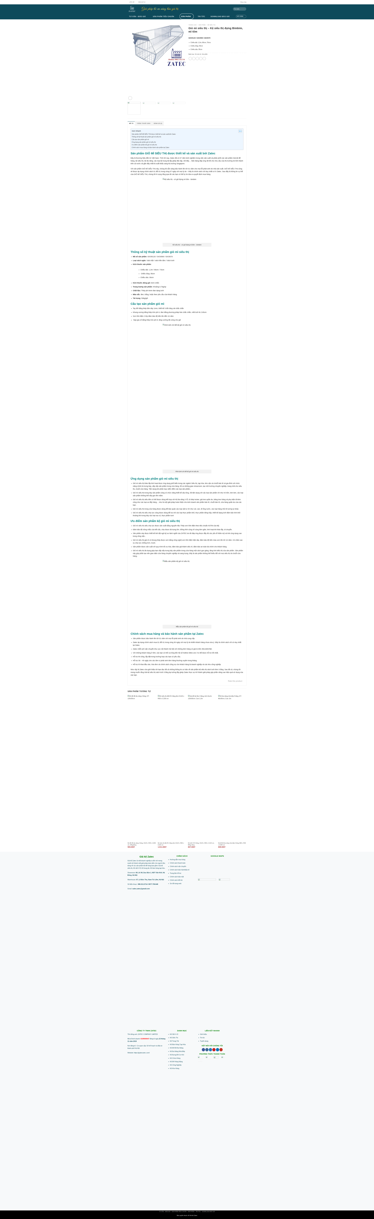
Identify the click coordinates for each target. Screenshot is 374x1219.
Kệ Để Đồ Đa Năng (176, 1048)
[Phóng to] (130, 98)
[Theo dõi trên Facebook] (203, 1049)
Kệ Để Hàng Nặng (176, 1061)
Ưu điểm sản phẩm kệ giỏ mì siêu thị (144, 145)
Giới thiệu (203, 1034)
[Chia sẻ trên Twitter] (193, 58)
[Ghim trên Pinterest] (200, 58)
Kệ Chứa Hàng (175, 1058)
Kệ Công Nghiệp (175, 1065)
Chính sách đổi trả (176, 880)
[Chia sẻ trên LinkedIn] (204, 58)
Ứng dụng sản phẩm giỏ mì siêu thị (144, 142)
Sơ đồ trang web (175, 883)
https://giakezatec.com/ (142, 1053)
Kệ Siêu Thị (174, 1037)
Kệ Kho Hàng (174, 1068)
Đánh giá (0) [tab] (158, 123)
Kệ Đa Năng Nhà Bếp (177, 1051)
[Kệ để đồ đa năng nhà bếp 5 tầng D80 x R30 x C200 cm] (232, 768)
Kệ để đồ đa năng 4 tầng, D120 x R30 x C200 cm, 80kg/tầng (142, 844)
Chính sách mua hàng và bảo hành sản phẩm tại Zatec (150, 147)
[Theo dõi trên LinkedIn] (217, 1049)
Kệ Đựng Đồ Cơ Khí (177, 1055)
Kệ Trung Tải (174, 1041)
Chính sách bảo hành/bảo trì (179, 870)
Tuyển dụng (204, 1041)
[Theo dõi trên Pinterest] (214, 1049)
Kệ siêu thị (211, 25)
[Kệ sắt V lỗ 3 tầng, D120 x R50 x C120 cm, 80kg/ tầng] (202, 768)
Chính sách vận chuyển (178, 866)
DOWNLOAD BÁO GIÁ (220, 16)
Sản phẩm (186, 16)
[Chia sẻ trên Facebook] (190, 58)
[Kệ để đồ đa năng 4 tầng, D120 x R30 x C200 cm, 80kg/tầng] (142, 768)
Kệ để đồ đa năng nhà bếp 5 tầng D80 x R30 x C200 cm (232, 844)
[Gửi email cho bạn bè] (197, 58)
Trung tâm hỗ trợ (175, 873)
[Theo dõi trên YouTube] (221, 1049)
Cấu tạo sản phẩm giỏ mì (140, 139)
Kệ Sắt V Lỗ (174, 1034)
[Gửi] (244, 9)
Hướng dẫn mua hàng (177, 859)
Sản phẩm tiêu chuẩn (163, 16)
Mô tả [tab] (131, 123)
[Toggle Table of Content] (239, 131)
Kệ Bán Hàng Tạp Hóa (178, 1044)
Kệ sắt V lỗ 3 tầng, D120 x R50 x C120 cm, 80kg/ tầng (201, 844)
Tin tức (201, 16)
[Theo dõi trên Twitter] (210, 1049)
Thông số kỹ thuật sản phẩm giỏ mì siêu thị (146, 137)
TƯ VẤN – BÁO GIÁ (137, 16)
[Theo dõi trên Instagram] (207, 1049)
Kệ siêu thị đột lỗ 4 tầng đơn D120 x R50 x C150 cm (171, 844)
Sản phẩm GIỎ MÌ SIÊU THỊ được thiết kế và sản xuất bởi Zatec (154, 134)
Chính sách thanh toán (177, 863)
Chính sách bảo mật (177, 877)
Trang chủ (192, 25)
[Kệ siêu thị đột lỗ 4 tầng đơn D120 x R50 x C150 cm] (172, 768)
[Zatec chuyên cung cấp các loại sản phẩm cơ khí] (133, 9)
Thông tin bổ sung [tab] (143, 123)
